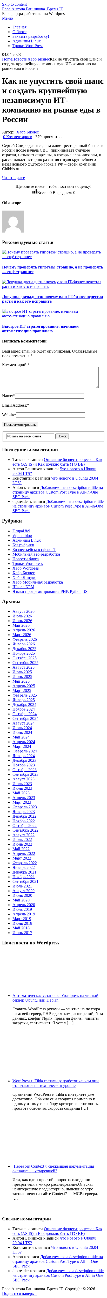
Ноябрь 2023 (23, 765)
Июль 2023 (22, 783)
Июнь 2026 (22, 620)
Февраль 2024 (24, 751)
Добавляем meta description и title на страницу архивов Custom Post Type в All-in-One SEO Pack (57, 492)
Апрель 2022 (23, 853)
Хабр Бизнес (39, 59)
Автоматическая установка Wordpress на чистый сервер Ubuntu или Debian (55, 997)
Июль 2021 (22, 886)
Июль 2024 (22, 728)
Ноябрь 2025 (23, 653)
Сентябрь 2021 (25, 881)
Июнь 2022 (22, 844)
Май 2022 (21, 849)
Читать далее (13, 177)
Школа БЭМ (23, 587)
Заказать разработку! (30, 36)
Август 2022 (23, 835)
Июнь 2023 (22, 788)
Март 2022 (21, 858)
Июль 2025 (22, 672)
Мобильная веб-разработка (36, 554)
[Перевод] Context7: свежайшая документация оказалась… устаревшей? (53, 1168)
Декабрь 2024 (24, 704)
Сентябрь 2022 (25, 830)
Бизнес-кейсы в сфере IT (34, 549)
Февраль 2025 (24, 695)
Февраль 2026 (24, 639)
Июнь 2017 (22, 932)
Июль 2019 (22, 909)
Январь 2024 (23, 756)
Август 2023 (23, 779)
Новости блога (25, 559)
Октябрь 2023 (24, 769)
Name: (8, 395)
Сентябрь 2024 (25, 718)
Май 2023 (21, 793)
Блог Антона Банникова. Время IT (32, 9)
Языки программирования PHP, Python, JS (50, 591)
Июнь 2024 (22, 732)
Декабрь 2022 (24, 816)
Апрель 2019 (23, 914)
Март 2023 (21, 802)
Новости (20, 59)
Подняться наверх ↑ (19, 1293)
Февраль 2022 (24, 863)
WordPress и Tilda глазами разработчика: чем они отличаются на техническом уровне (55, 1083)
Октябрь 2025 (24, 658)
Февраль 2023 (24, 807)
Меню (7, 18)
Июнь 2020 (22, 895)
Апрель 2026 (23, 630)
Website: (9, 415)
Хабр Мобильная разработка (37, 582)
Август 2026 (23, 611)
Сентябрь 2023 (25, 774)
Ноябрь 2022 (23, 821)
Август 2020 (23, 891)
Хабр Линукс (24, 577)
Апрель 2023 (23, 797)
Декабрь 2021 (24, 872)
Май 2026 (21, 625)
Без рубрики (23, 545)
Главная (19, 27)
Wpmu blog (22, 535)
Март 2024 (21, 746)
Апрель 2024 (23, 742)
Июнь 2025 (22, 676)
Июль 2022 (22, 839)
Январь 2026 (23, 644)
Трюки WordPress (27, 45)
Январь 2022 (23, 867)
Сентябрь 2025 (25, 662)
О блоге (19, 31)
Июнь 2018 (22, 923)
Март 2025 (21, 690)
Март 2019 (21, 918)
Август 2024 (23, 723)
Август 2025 (23, 667)
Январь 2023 (23, 811)
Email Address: (15, 405)
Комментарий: (16, 364)
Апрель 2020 (23, 904)
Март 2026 (21, 634)
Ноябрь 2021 (23, 877)
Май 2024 (21, 737)
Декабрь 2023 (24, 760)
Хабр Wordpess (25, 568)
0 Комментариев (17, 137)
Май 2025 (21, 681)
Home (7, 59)
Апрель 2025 (23, 686)
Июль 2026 (22, 616)
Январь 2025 (23, 700)
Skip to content (14, 4)
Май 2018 (21, 928)
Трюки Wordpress (27, 563)
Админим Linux (26, 41)
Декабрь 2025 (24, 648)
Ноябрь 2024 (23, 709)
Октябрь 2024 (24, 714)
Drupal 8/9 (21, 531)
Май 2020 (21, 900)
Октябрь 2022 (24, 825)
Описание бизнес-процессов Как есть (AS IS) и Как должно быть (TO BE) (57, 461)
